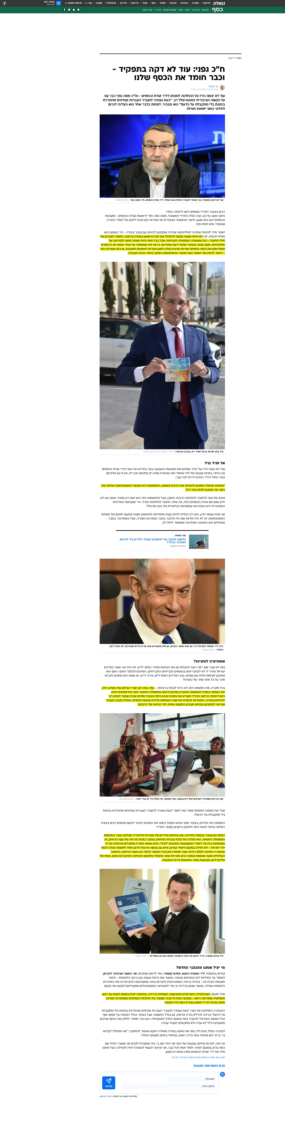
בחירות (184, 3)
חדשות (206, 3)
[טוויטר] (69, 10)
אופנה (99, 3)
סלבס (163, 3)
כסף (153, 3)
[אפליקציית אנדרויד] (78, 10)
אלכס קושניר (194, 1058)
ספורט (195, 3)
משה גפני (220, 1058)
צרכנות (196, 10)
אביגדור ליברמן (179, 1058)
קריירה (158, 10)
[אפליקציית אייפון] (74, 10)
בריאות (135, 3)
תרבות (173, 3)
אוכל (144, 3)
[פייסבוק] (65, 10)
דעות (187, 10)
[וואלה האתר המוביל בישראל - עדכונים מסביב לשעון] (219, 3)
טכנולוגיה (111, 3)
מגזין (180, 10)
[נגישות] (4, 3)
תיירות (123, 3)
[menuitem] (204, 3)
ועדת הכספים (208, 1058)
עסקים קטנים (169, 10)
